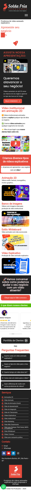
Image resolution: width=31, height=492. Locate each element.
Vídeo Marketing (9, 421)
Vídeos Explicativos (10, 415)
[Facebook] (4, 453)
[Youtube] (8, 453)
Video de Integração (10, 409)
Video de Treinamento (10, 412)
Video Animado (9, 400)
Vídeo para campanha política (13, 437)
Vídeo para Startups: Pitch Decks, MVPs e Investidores (16, 428)
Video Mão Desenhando (11, 424)
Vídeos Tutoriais (9, 434)
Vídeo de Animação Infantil (12, 403)
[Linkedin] (13, 453)
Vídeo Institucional (10, 418)
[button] (15, 66)
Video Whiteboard (9, 431)
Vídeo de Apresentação (11, 406)
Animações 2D (8, 397)
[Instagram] (18, 453)
